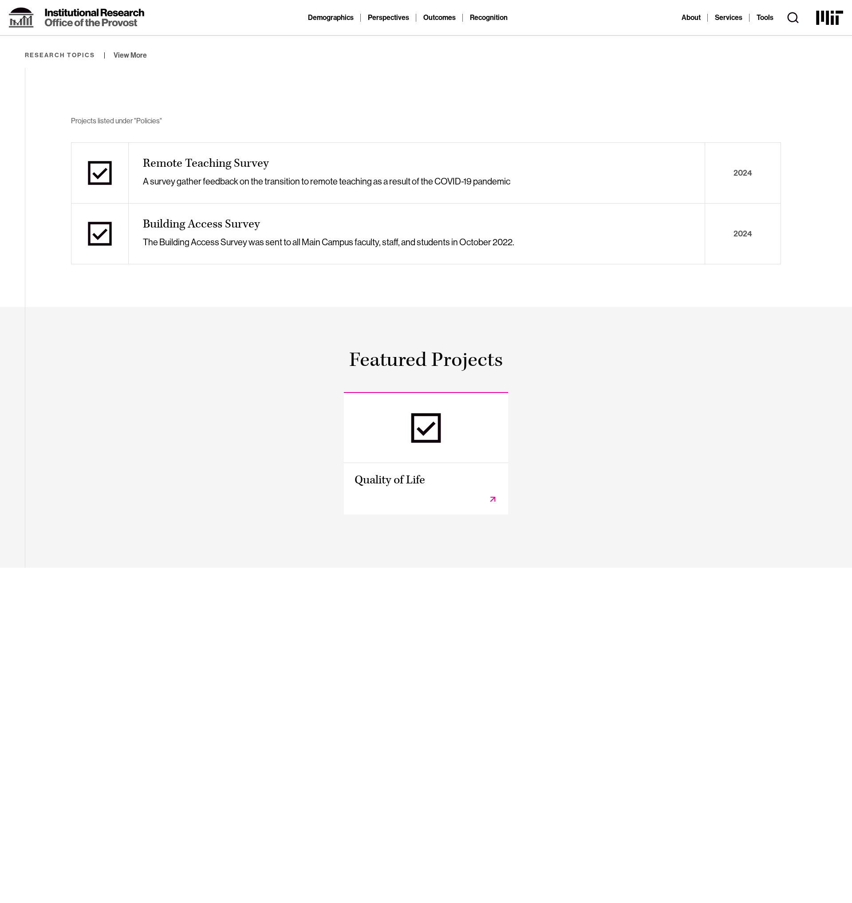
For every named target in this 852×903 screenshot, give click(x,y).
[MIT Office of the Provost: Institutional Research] (76, 18)
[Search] (793, 18)
